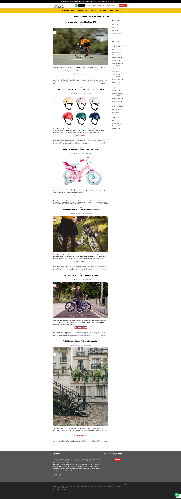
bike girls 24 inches (93, 200)
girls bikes (83, 143)
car (113, 27)
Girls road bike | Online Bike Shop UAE (80, 22)
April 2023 (114, 74)
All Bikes (103, 11)
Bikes (80, 20)
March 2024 (115, 49)
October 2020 (115, 104)
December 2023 (116, 55)
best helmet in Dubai (96, 140)
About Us (65, 486)
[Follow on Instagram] (124, 10)
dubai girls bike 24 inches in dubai (97, 80)
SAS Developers (87, 26)
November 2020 (116, 101)
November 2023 (116, 57)
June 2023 (115, 71)
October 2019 (115, 128)
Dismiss (119, 1)
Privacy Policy (72, 486)
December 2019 (116, 126)
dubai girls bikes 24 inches (96, 268)
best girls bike (80, 79)
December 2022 (116, 79)
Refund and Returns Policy (60, 487)
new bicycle (81, 81)
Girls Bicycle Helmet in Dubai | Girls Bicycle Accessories (81, 89)
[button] (177, 495)
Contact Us (56, 486)
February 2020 (115, 123)
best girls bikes (86, 79)
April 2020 (114, 117)
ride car (114, 30)
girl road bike (76, 81)
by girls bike (80, 80)
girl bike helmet (77, 143)
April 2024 (114, 46)
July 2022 (114, 87)
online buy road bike (88, 81)
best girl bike (73, 79)
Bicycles (93, 11)
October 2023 (115, 60)
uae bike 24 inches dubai (61, 442)
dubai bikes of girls (73, 202)
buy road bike (75, 80)
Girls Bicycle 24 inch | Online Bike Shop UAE (81, 341)
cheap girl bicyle (86, 80)
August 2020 (115, 109)
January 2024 (115, 52)
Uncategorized (116, 33)
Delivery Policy (92, 486)
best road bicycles (93, 79)
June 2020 (115, 112)
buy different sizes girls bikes (66, 80)
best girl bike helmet (81, 140)
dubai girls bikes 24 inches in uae (67, 143)
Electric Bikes (82, 11)
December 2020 (116, 98)
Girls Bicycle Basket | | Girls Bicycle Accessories (81, 210)
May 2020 (114, 115)
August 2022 (115, 85)
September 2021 (116, 93)
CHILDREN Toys (113, 11)
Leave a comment (104, 83)
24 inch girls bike (67, 79)
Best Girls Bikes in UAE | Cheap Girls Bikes (80, 275)
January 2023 (115, 76)
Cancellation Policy (102, 486)
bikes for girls (59, 142)
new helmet (87, 143)
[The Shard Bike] (59, 5)
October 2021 (115, 90)
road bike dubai (100, 81)
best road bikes (101, 79)
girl (74, 269)
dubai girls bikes (97, 142)
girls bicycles (78, 269)
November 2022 (116, 82)
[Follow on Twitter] (126, 10)
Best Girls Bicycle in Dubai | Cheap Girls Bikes (80, 149)
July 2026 (114, 44)
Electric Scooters (68, 11)
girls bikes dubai (93, 269)
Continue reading (81, 74)
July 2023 (114, 68)
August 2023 (115, 66)
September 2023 (116, 63)
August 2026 (115, 41)
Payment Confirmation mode (114, 486)
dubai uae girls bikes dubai (67, 81)
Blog (61, 486)
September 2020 (116, 106)
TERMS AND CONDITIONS (82, 486)
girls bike (83, 269)
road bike (95, 81)
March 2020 (115, 120)
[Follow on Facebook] (123, 10)
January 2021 (115, 96)
